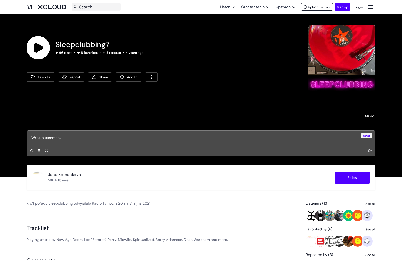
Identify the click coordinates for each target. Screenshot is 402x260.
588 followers (58, 180)
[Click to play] (38, 47)
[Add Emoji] (46, 150)
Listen (225, 6)
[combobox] (151, 77)
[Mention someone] (31, 150)
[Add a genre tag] (39, 150)
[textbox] (193, 137)
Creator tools (253, 6)
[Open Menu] (371, 7)
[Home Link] (46, 7)
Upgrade (283, 6)
